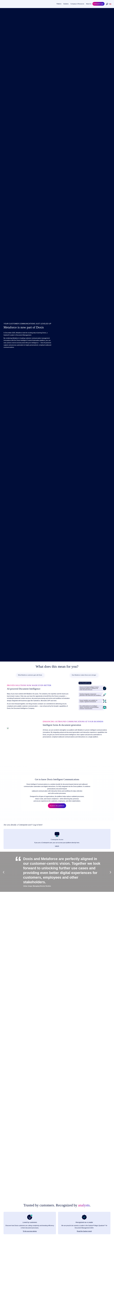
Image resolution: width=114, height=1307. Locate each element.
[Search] (107, 4)
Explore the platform (57, 805)
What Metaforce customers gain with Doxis (30, 675)
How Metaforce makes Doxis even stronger (84, 675)
